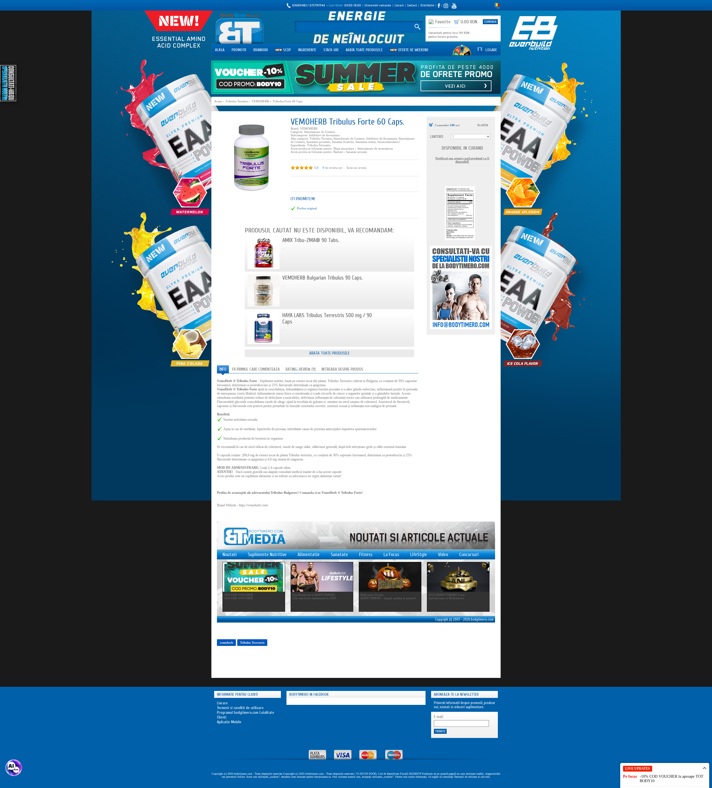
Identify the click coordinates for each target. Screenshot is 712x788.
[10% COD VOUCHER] (254, 577)
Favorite (443, 21)
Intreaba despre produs (342, 369)
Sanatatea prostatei (318, 141)
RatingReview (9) (301, 369)
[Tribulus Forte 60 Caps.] (251, 157)
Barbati (338, 151)
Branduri (260, 50)
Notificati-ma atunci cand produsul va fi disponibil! (462, 160)
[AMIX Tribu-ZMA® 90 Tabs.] (264, 253)
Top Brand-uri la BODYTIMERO (313, 594)
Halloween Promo (372, 594)
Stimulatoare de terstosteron (375, 148)
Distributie (427, 5)
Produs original (307, 208)
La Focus (391, 554)
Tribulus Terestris (321, 138)
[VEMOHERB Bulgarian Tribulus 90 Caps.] (264, 290)
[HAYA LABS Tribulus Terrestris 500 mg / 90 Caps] (264, 328)
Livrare (399, 5)
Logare (491, 50)
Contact (412, 5)
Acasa (219, 50)
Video (443, 554)
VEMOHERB (308, 128)
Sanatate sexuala (356, 151)
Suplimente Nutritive (267, 554)
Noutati (229, 554)
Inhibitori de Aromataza (324, 135)
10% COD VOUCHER (238, 594)
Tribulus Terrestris (318, 145)
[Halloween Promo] (390, 577)
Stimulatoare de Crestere (319, 131)
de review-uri (333, 167)
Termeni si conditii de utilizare (240, 707)
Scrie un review (357, 167)
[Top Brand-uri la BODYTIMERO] (322, 577)
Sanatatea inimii (365, 141)
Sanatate (339, 554)
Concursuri (469, 554)
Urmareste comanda (378, 5)
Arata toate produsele (364, 50)
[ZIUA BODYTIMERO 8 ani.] (458, 577)
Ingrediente (307, 50)
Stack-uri (330, 50)
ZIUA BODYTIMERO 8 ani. (447, 594)
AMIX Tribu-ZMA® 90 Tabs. (310, 240)
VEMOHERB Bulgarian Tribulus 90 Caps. (322, 277)
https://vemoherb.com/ (253, 505)
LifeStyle (418, 554)
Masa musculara (343, 148)
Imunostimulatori (388, 141)
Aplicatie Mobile (229, 722)
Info (222, 369)
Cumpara (490, 22)
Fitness (365, 554)
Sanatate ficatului (343, 141)
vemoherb (226, 642)
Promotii (239, 50)
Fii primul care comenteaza (256, 369)
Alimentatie (309, 554)
